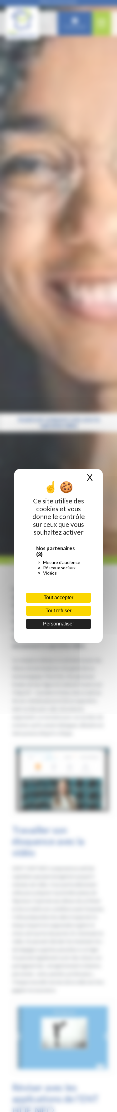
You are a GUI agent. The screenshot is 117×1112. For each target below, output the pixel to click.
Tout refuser (58, 610)
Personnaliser (58, 623)
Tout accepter (58, 597)
